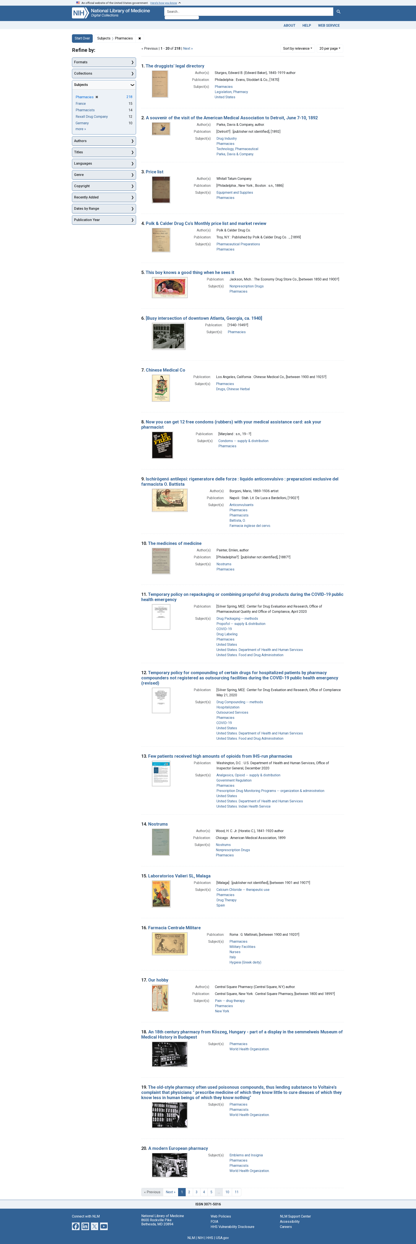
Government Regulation (234, 780)
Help (306, 25)
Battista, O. (237, 520)
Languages (83, 163)
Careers (286, 1227)
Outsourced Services (232, 712)
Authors (80, 141)
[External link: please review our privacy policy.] (76, 1226)
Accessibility (290, 1221)
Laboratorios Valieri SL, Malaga (179, 876)
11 (237, 1192)
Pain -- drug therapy (230, 1001)
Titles (78, 152)
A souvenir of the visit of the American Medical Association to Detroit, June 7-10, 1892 (232, 117)
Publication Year (87, 220)
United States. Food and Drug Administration (249, 655)
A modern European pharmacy (178, 1148)
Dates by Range (86, 209)
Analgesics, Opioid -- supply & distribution (248, 775)
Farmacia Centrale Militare (174, 927)
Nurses (234, 952)
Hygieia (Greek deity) (245, 962)
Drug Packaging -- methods (237, 618)
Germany (82, 123)
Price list (154, 171)
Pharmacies (224, 87)
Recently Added (86, 197)
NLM (191, 1238)
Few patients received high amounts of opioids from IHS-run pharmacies (220, 756)
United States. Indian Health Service (243, 806)
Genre (79, 175)
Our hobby (158, 980)
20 (329, 48)
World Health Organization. (249, 1049)
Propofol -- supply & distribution (240, 624)
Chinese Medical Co (165, 370)
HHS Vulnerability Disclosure (232, 1227)
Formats (81, 62)
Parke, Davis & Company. (235, 154)
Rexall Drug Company (92, 117)
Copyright (82, 186)
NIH (200, 1238)
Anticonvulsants (241, 505)
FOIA (214, 1221)
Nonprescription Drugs (246, 286)
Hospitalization (227, 707)
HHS (209, 1238)
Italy (232, 957)
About (290, 25)
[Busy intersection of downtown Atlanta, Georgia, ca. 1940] (204, 318)
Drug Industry (226, 138)
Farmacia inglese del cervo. (250, 526)
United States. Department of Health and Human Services (259, 650)
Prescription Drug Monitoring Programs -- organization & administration (270, 791)
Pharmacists (239, 515)
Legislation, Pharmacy (231, 92)
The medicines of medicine (175, 543)
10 (227, 1192)
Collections (83, 73)
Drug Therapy (226, 900)
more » (81, 129)
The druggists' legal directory (175, 66)
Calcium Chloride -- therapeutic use (243, 890)
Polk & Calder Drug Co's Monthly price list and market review (206, 223)
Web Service (329, 25)
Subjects (81, 85)
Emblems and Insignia (246, 1155)
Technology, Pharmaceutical (237, 149)
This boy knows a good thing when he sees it (190, 272)
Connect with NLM (86, 1216)
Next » (188, 48)
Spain (220, 905)
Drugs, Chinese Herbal (233, 389)
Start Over (82, 38)
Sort (296, 48)
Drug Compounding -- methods (239, 702)
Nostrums (223, 564)
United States (225, 97)
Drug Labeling (226, 634)
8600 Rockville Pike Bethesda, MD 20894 (157, 1222)
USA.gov (222, 1238)
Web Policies (221, 1216)
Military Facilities (242, 947)
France (81, 104)
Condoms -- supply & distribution (243, 441)
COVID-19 (224, 629)
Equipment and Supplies (234, 192)
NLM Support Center (295, 1216)
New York (222, 1011)
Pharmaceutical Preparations (238, 244)
